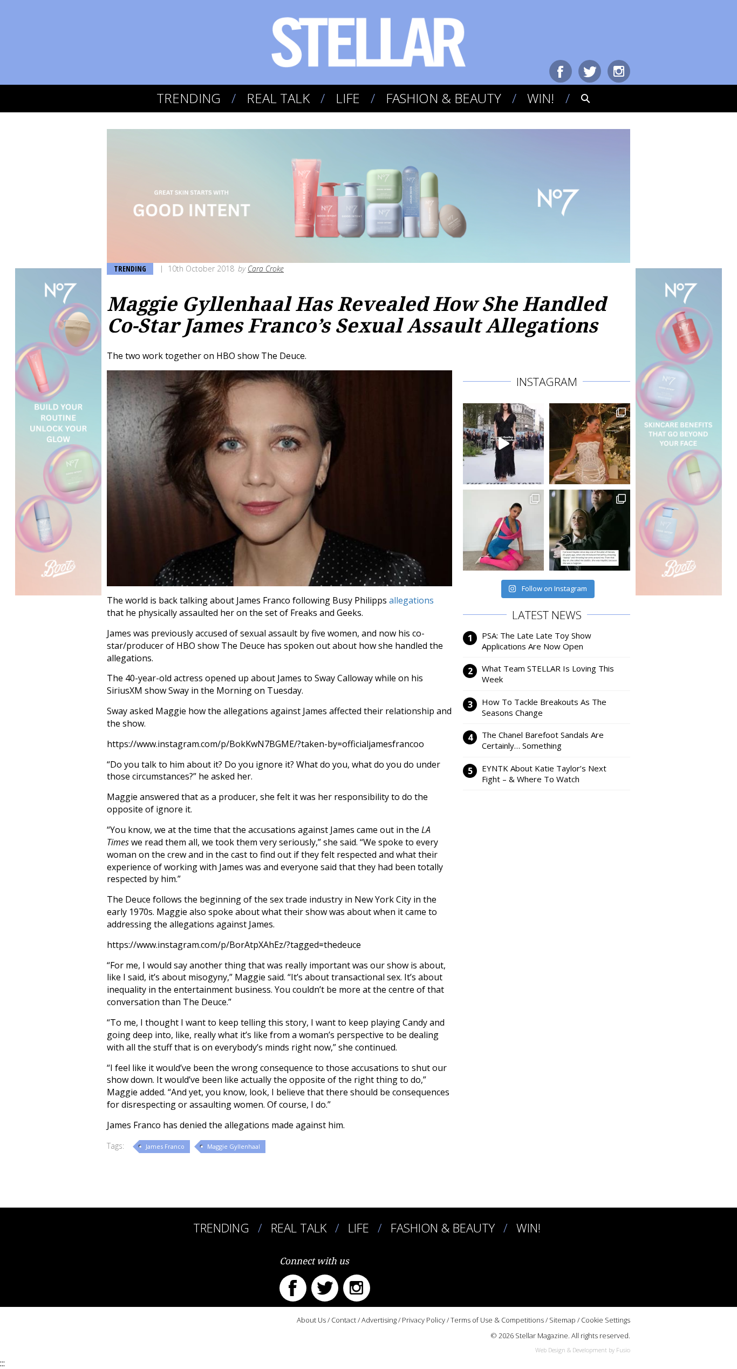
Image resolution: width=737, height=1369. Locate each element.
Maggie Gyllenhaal (233, 1146)
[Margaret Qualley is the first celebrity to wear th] (503, 443)
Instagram (619, 71)
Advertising (379, 1320)
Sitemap (562, 1320)
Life (348, 98)
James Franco (165, 1146)
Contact (343, 1320)
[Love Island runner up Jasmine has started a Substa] (503, 530)
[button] (578, 98)
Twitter (589, 71)
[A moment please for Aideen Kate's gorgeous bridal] (589, 443)
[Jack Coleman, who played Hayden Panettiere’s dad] (589, 530)
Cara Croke (266, 268)
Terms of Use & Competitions (497, 1320)
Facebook (560, 71)
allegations (411, 600)
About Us (311, 1320)
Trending (188, 98)
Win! (540, 98)
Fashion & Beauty (443, 98)
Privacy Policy (423, 1320)
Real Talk (278, 98)
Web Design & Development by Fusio (582, 1350)
